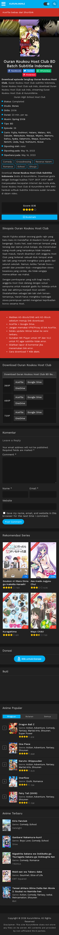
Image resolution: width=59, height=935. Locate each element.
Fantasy (23, 730)
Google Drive (35, 382)
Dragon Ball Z (26, 724)
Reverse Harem (44, 161)
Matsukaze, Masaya (24, 135)
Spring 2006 (18, 119)
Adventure (39, 728)
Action (29, 728)
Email (34, 488)
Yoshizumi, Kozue (34, 141)
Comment (9, 454)
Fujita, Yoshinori (19, 132)
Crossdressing (23, 161)
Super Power (25, 733)
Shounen (45, 730)
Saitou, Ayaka (11, 138)
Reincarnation (19, 897)
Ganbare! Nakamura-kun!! (27, 837)
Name (7, 488)
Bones (15, 106)
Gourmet (24, 875)
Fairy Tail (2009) (28, 793)
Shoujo (33, 166)
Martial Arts (34, 730)
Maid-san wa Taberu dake (27, 871)
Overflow (24, 777)
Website (7, 500)
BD (11, 123)
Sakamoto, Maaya (28, 138)
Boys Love (25, 840)
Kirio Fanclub (19, 821)
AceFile (19, 382)
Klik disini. (34, 351)
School (21, 166)
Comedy (7, 161)
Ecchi (29, 781)
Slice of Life (36, 875)
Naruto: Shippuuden (30, 761)
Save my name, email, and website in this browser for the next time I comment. (29, 514)
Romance (8, 166)
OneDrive (20, 388)
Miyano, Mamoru (44, 135)
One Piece (24, 744)
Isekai (49, 895)
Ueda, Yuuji (18, 141)
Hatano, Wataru (37, 132)
